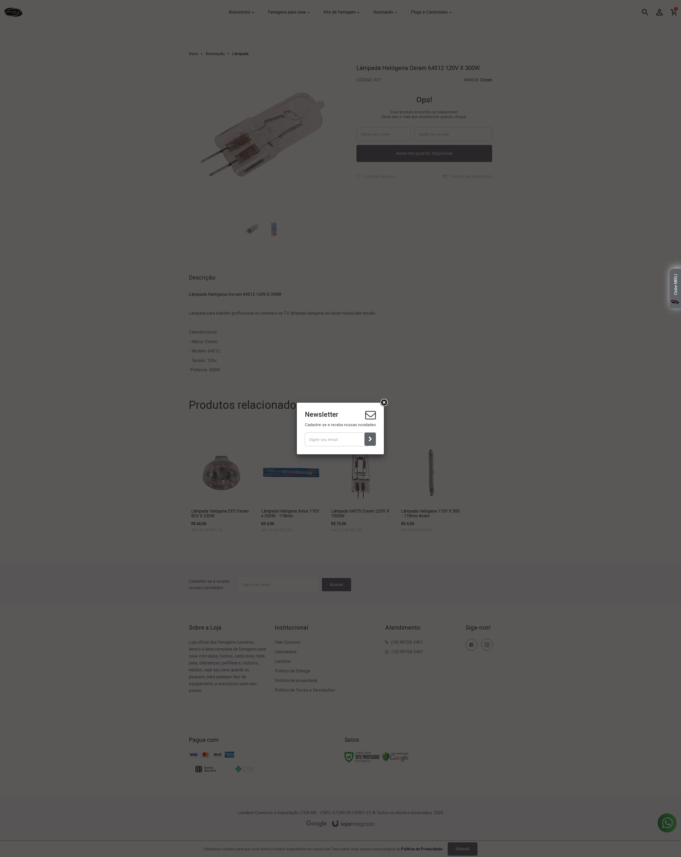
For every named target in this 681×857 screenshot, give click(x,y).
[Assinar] (370, 439)
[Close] (384, 402)
